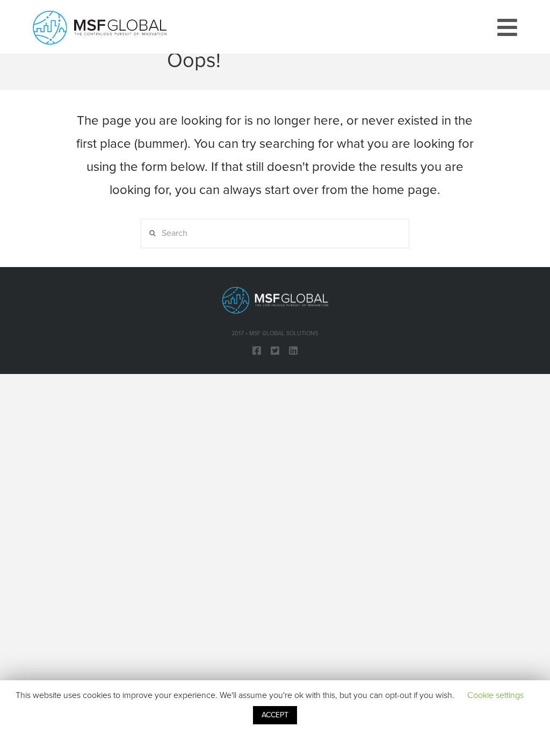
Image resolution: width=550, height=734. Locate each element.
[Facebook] (256, 350)
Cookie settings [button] (495, 695)
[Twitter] (275, 350)
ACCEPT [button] (275, 714)
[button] (507, 28)
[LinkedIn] (293, 350)
